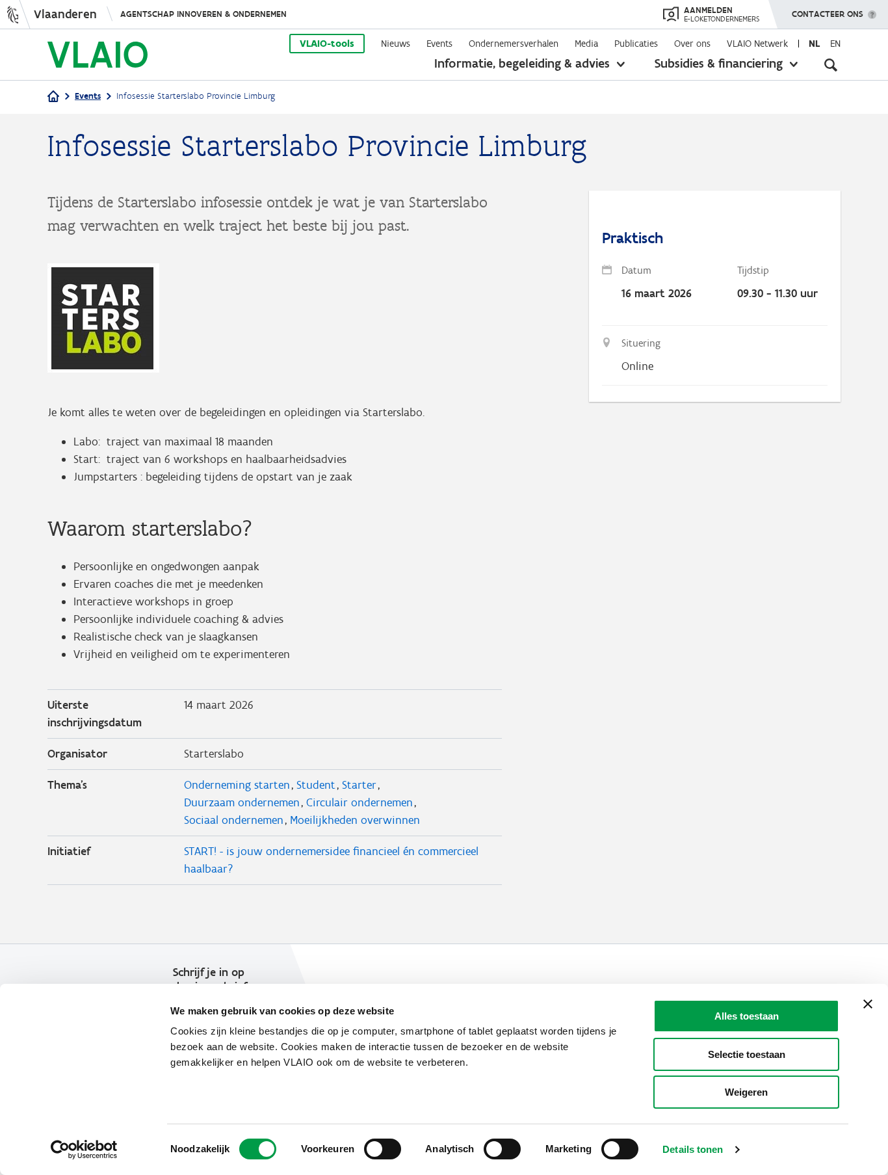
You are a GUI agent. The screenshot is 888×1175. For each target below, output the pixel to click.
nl (814, 43)
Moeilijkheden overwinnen (355, 820)
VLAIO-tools (327, 43)
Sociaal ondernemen (233, 820)
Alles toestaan (746, 1016)
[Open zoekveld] (831, 65)
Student (315, 785)
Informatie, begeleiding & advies (522, 63)
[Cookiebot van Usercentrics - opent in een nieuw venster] (84, 1149)
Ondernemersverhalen (513, 43)
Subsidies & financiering (719, 63)
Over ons (692, 43)
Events (439, 43)
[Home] (53, 97)
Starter (359, 785)
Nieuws (395, 43)
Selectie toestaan (746, 1054)
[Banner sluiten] (867, 1004)
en (835, 43)
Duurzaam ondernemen (242, 802)
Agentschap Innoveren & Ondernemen (203, 14)
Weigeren (746, 1092)
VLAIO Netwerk (757, 43)
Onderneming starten (237, 785)
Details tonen (692, 1149)
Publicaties (636, 43)
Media (586, 43)
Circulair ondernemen (359, 802)
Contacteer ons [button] (827, 14)
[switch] (382, 1149)
